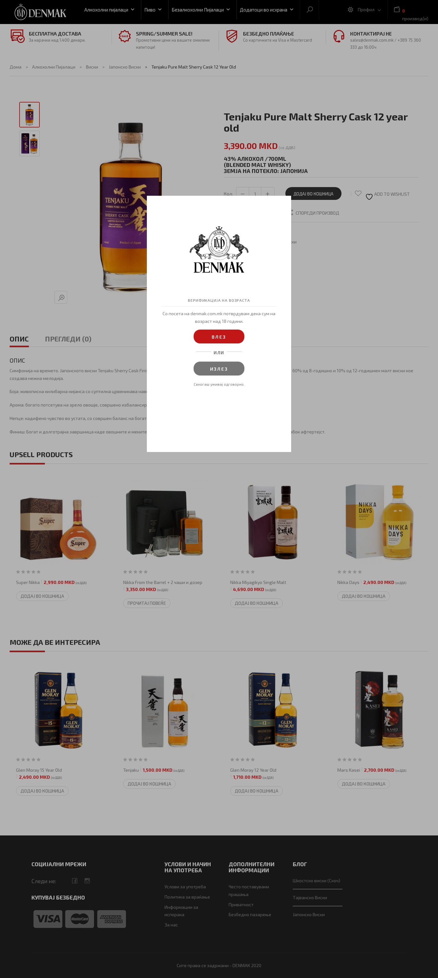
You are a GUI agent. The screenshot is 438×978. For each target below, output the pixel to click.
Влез (219, 337)
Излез (219, 369)
